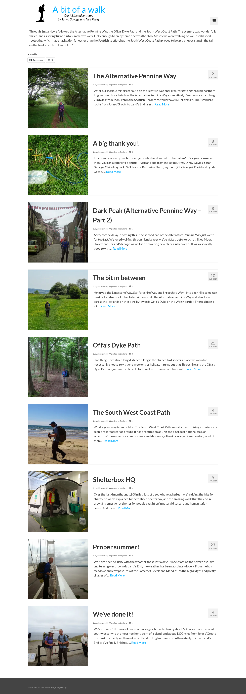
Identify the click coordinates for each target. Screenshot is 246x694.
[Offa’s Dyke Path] (58, 367)
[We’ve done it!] (58, 636)
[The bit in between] (58, 300)
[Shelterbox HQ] (58, 501)
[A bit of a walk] (71, 12)
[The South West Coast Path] (58, 434)
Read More (162, 104)
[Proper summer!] (58, 569)
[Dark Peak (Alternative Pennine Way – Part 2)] (58, 232)
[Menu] (214, 21)
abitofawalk (102, 84)
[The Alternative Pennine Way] (58, 98)
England (123, 84)
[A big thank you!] (58, 165)
